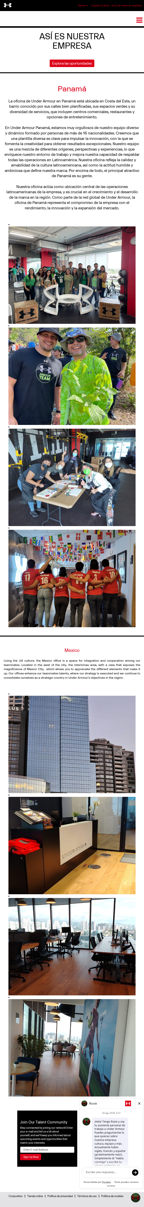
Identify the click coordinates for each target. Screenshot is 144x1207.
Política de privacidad (60, 1196)
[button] (72, 20)
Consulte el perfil (100, 5)
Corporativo (16, 1196)
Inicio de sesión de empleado (126, 5)
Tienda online (35, 1196)
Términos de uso (87, 1196)
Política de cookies (112, 1196)
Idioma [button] (82, 5)
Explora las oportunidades (72, 63)
